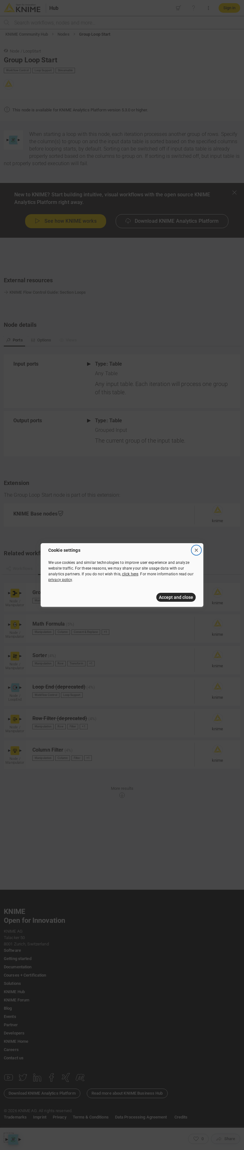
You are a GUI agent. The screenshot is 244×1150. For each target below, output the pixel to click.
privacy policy (60, 580)
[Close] (196, 550)
